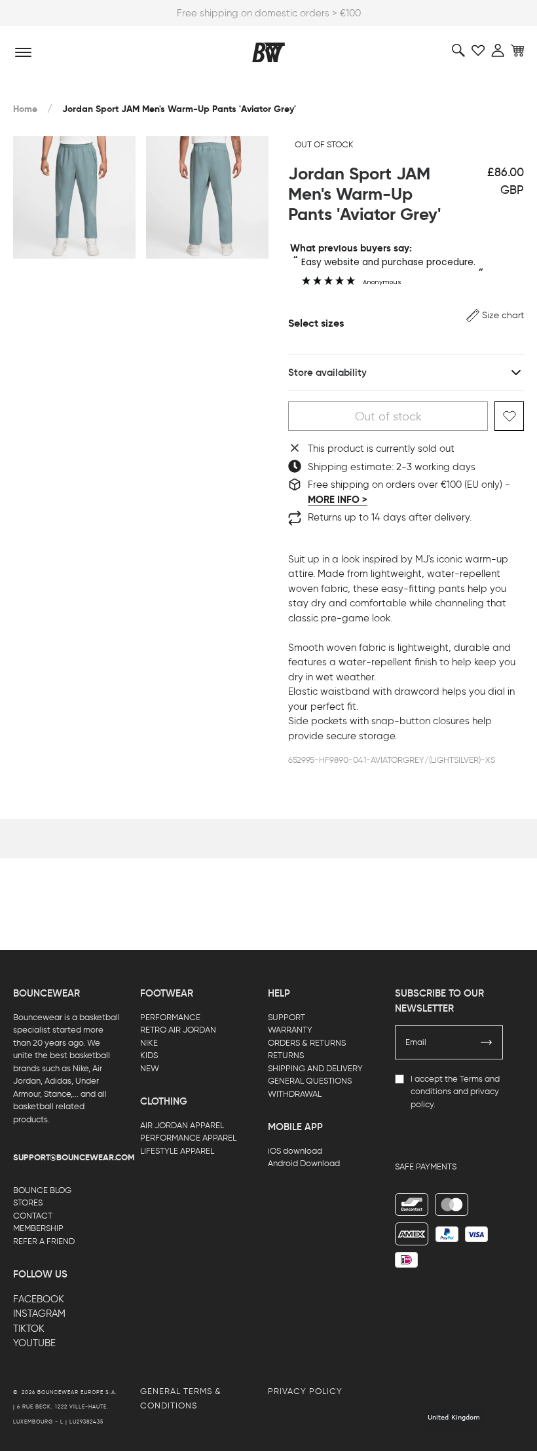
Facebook (38, 1299)
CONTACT (32, 1216)
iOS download (295, 1151)
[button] (495, 315)
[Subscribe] (486, 1042)
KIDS (149, 1055)
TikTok (29, 1328)
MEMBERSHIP (38, 1228)
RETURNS (286, 1055)
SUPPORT (286, 1017)
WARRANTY (290, 1030)
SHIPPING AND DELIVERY (315, 1068)
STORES (28, 1202)
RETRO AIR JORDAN (178, 1030)
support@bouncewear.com (74, 1157)
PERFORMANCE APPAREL (188, 1138)
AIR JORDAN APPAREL (182, 1125)
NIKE (149, 1043)
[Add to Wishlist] (509, 416)
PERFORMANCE (170, 1017)
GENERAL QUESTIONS (310, 1081)
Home (25, 109)
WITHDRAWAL (295, 1094)
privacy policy (305, 1391)
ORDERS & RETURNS (307, 1043)
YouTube (34, 1343)
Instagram (39, 1313)
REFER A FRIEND (44, 1241)
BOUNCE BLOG (42, 1190)
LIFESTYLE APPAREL (177, 1151)
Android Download (304, 1163)
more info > (337, 499)
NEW (149, 1068)
